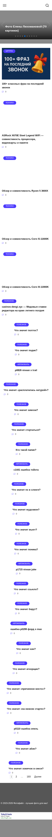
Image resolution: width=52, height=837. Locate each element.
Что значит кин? (26, 649)
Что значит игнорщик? (26, 669)
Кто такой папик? (26, 449)
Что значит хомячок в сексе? (26, 768)
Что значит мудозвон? (26, 509)
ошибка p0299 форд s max (26, 629)
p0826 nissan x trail (26, 370)
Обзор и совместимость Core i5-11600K (25, 239)
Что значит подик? (26, 350)
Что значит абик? (26, 748)
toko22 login (5, 816)
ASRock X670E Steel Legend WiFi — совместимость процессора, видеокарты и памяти (22, 139)
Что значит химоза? (26, 410)
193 (29, 776)
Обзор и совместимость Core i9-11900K (25, 286)
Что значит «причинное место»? (26, 689)
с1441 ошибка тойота (26, 469)
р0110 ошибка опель (26, 728)
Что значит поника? (26, 549)
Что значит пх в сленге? (26, 489)
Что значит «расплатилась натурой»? (26, 390)
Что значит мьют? (26, 529)
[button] (15, 36)
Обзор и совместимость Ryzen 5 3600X (25, 190)
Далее (37, 776)
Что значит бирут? (26, 609)
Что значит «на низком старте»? (26, 708)
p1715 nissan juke (26, 569)
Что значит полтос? (26, 330)
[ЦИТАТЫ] (26, 77)
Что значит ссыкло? (26, 589)
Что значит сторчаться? (26, 430)
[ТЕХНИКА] (26, 129)
